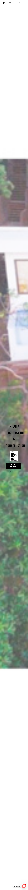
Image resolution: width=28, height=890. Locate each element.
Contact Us (14, 472)
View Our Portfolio (13, 465)
